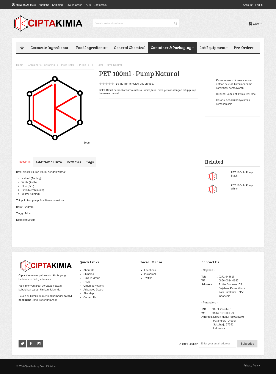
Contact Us (100, 4)
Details (25, 161)
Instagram (150, 274)
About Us (44, 4)
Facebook (150, 270)
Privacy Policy (251, 365)
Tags (90, 161)
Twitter (148, 277)
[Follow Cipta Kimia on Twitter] (23, 343)
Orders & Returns (93, 285)
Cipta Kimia (30, 366)
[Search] (175, 23)
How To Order (74, 4)
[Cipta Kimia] (49, 23)
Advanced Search (93, 289)
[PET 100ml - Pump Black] (212, 176)
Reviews (74, 161)
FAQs (88, 4)
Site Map (88, 293)
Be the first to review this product (135, 83)
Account (247, 4)
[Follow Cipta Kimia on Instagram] (39, 343)
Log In (259, 4)
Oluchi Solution (47, 366)
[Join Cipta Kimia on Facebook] (31, 343)
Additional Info (48, 161)
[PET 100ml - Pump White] (212, 189)
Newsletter (188, 343)
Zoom (87, 142)
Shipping (57, 4)
